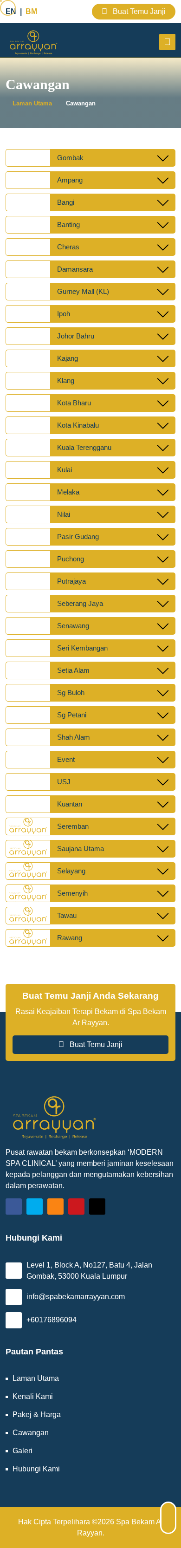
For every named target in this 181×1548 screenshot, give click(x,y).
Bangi (65, 202)
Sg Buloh (70, 692)
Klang (65, 380)
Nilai (63, 514)
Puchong (70, 559)
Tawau (67, 915)
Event (66, 759)
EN (11, 11)
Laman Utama (32, 103)
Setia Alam (73, 670)
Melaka (68, 492)
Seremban (73, 826)
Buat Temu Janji (138, 11)
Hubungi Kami (36, 1469)
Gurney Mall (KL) (83, 291)
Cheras (68, 247)
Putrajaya (71, 581)
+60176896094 (51, 1320)
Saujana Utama (80, 848)
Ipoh (63, 314)
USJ (64, 782)
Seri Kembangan (82, 648)
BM (31, 11)
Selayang (71, 871)
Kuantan (69, 804)
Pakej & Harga (37, 1414)
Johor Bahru (75, 336)
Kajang (67, 358)
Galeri (22, 1451)
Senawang (73, 626)
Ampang (70, 180)
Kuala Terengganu (84, 447)
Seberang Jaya (80, 603)
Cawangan (81, 103)
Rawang (69, 938)
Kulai (64, 470)
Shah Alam (73, 737)
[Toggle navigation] (167, 42)
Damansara (75, 269)
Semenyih (72, 893)
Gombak (70, 158)
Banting (68, 224)
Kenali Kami (33, 1396)
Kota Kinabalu (78, 425)
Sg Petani (71, 715)
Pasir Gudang (78, 536)
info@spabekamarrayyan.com (75, 1297)
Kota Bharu (74, 403)
